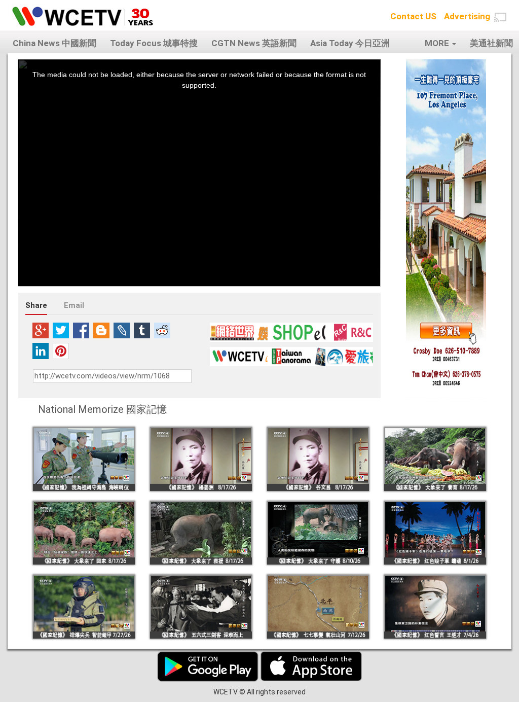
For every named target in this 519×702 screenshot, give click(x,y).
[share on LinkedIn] (40, 351)
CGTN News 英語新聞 (253, 43)
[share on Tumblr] (142, 330)
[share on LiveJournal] (122, 330)
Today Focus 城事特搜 (154, 43)
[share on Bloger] (101, 330)
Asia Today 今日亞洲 (350, 43)
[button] (500, 17)
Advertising (467, 16)
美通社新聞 (491, 43)
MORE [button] (438, 43)
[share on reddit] (162, 330)
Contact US (413, 16)
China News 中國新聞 (54, 43)
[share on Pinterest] (61, 351)
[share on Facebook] (81, 330)
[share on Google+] (40, 330)
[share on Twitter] (61, 330)
